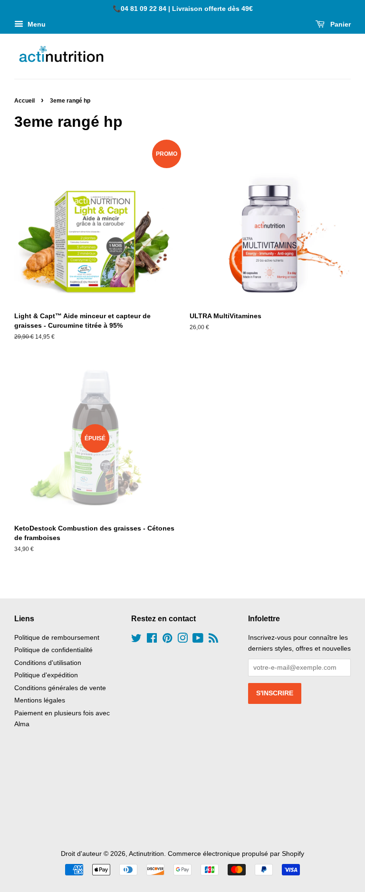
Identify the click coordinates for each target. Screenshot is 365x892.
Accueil (24, 100)
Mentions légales (39, 700)
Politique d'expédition (46, 675)
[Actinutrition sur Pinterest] (167, 640)
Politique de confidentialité (53, 650)
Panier (339, 24)
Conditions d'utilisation (47, 662)
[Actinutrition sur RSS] (213, 640)
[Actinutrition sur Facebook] (151, 640)
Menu (36, 24)
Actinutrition (146, 853)
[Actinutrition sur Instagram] (182, 640)
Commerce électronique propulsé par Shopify (236, 853)
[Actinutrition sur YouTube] (197, 640)
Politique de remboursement (56, 637)
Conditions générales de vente (60, 688)
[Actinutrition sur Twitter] (136, 640)
